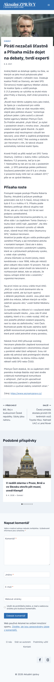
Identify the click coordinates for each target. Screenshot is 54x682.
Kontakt (27, 646)
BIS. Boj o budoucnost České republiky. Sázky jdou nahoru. (13, 412)
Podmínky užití (40, 642)
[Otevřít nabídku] (48, 5)
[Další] (47, 474)
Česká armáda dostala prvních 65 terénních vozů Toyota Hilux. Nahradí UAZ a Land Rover (40, 414)
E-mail (9, 587)
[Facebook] (40, 660)
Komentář (11, 538)
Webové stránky (13, 599)
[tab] (22, 504)
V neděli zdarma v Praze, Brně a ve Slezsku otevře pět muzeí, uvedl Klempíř (25, 487)
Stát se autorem (23, 642)
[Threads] (48, 660)
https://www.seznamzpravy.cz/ (26, 393)
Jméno (9, 574)
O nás (9, 642)
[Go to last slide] (7, 474)
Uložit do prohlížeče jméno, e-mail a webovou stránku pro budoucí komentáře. (27, 607)
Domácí (7, 41)
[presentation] (27, 462)
